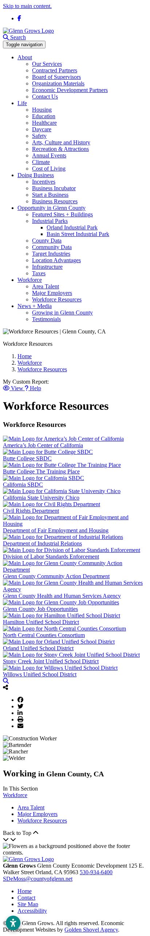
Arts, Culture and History (61, 142)
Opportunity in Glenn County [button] (51, 208)
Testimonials (46, 319)
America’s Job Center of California (43, 445)
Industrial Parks (50, 221)
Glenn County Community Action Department (56, 576)
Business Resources (55, 201)
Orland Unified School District (38, 648)
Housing (42, 110)
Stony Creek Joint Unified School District (51, 661)
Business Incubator (54, 188)
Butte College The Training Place (41, 471)
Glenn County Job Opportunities (40, 609)
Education (43, 116)
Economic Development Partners (70, 90)
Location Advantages (56, 260)
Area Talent (45, 286)
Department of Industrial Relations (42, 543)
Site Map (27, 904)
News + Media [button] (34, 306)
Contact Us (45, 96)
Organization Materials (58, 83)
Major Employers (52, 293)
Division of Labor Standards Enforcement (51, 556)
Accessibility (32, 911)
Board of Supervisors (56, 77)
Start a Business (50, 195)
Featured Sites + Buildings (62, 214)
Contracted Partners (54, 70)
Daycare (41, 129)
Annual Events (49, 155)
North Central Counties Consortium (44, 635)
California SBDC (23, 484)
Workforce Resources (57, 299)
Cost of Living (49, 168)
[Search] (6, 681)
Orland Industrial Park (72, 227)
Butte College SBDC (27, 458)
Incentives (43, 182)
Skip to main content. (27, 6)
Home (24, 891)
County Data (47, 240)
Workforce (15, 795)
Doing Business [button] (35, 175)
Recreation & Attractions (60, 149)
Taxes (39, 273)
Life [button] (22, 103)
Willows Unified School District (39, 674)
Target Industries (51, 254)
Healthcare (44, 123)
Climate (41, 162)
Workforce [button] (29, 280)
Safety (39, 136)
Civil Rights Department (31, 511)
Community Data (52, 247)
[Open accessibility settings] (13, 923)
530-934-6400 (96, 872)
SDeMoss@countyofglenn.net (37, 879)
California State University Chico (41, 498)
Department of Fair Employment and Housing (55, 530)
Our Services (47, 64)
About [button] (24, 57)
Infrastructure (47, 267)
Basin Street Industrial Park (78, 234)
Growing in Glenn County (62, 312)
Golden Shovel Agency (91, 930)
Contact (26, 898)
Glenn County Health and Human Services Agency (62, 596)
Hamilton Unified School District (41, 622)
